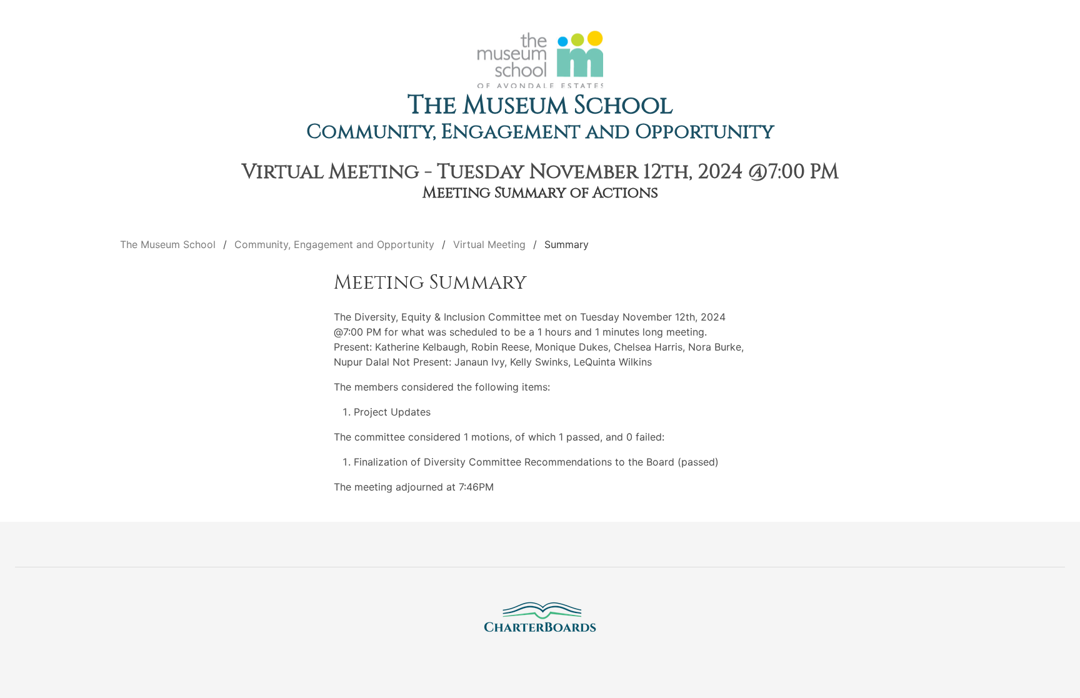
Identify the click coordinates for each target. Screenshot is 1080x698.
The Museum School (540, 105)
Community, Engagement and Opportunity (540, 132)
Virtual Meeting (489, 244)
